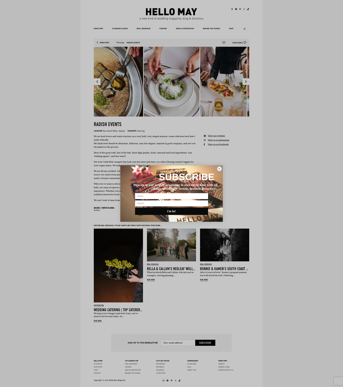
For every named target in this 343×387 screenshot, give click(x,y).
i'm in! (171, 211)
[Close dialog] (219, 168)
